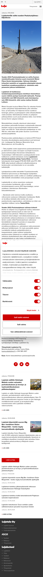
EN (2, 2)
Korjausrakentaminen (10, 528)
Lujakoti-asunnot (9, 525)
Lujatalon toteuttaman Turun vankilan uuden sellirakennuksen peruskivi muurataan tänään (18, 506)
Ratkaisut (6, 541)
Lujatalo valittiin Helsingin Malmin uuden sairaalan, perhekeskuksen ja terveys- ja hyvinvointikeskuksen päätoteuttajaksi (14, 384)
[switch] (37, 287)
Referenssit (7, 561)
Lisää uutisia (10, 460)
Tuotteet (6, 538)
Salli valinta (21, 324)
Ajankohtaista (8, 566)
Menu (41, 6)
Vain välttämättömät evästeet (21, 332)
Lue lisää (5, 410)
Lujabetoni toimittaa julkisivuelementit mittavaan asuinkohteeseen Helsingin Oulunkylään (19, 488)
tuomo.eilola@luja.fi (8, 351)
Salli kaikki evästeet (21, 317)
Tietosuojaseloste (9, 570)
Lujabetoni (7, 551)
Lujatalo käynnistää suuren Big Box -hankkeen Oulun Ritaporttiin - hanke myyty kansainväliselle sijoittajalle (14, 425)
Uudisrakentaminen (10, 530)
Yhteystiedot (33, 6)
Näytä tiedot (31, 310)
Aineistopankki (8, 563)
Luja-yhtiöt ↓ (38, 2)
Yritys (5, 553)
